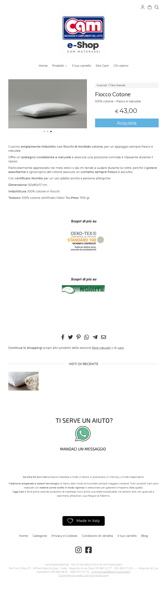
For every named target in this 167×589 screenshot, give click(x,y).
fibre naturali (101, 348)
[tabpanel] (47, 103)
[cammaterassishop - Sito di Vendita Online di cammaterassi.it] (83, 31)
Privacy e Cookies (64, 536)
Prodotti (58, 66)
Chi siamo (121, 66)
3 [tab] (51, 131)
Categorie (40, 536)
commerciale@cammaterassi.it (111, 571)
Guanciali (102, 85)
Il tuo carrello (81, 66)
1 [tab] (44, 131)
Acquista (127, 123)
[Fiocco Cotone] (47, 103)
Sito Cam (102, 66)
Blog (144, 536)
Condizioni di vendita (97, 536)
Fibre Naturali (117, 85)
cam (121, 348)
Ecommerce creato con (83, 575)
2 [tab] (47, 131)
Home (43, 66)
